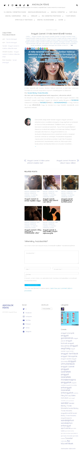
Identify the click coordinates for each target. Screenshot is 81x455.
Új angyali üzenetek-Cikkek (67, 36)
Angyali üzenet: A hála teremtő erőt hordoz (51, 34)
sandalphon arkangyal (48, 45)
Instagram (28, 316)
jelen (40, 43)
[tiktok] (24, 5)
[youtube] (16, 5)
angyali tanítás (69, 351)
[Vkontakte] (40, 48)
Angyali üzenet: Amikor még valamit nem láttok (50, 200)
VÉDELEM (34, 16)
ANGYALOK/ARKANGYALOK (37, 12)
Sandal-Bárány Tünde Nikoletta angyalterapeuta (69, 416)
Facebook (28, 312)
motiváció (64, 398)
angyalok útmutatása (71, 385)
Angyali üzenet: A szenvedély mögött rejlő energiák (50, 231)
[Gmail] (36, 48)
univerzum (65, 45)
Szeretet (69, 438)
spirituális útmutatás (66, 435)
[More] (47, 48)
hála (37, 43)
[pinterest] (20, 5)
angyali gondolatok (41, 38)
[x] (4, 5)
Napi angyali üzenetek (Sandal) (50, 36)
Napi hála (73, 12)
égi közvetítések (31, 43)
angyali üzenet (73, 40)
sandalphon (38, 45)
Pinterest (28, 324)
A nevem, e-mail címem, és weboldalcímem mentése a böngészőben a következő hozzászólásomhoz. (51, 279)
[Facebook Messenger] (32, 48)
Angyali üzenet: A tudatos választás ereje (11, 54)
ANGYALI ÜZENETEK (58, 12)
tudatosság (64, 441)
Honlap (28, 274)
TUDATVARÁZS (71, 16)
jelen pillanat (45, 43)
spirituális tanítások (66, 433)
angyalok (55, 41)
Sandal (28, 36)
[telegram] (28, 5)
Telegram (28, 331)
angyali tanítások (51, 40)
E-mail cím (58, 269)
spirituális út (74, 433)
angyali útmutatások (62, 40)
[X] (30, 48)
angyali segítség (62, 38)
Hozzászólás (30, 253)
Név (28, 269)
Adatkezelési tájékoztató (68, 448)
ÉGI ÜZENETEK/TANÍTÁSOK (51, 16)
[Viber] (43, 48)
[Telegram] (34, 48)
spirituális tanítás (69, 431)
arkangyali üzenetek (64, 41)
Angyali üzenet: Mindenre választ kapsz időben (66, 162)
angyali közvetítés (52, 38)
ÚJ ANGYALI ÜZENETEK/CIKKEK (15, 12)
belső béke (76, 393)
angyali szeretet (30, 40)
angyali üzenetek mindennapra (44, 41)
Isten (73, 395)
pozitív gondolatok (71, 43)
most (51, 43)
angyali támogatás (41, 40)
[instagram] (12, 5)
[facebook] (8, 5)
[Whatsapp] (45, 48)
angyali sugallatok (72, 38)
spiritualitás (58, 45)
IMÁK (24, 16)
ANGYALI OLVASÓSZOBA (45, 19)
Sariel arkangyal (11, 39)
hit (66, 395)
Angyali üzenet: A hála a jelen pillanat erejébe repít (38, 162)
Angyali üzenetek (36, 36)
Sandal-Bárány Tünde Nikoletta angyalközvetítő (69, 411)
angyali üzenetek (30, 41)
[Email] (38, 48)
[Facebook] (25, 48)
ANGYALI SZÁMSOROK (13, 16)
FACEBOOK (75, 100)
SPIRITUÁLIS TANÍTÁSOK (24, 19)
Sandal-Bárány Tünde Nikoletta (38, 93)
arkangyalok (74, 41)
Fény (63, 395)
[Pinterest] (28, 48)
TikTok (27, 327)
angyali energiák (30, 38)
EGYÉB (61, 19)
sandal (32, 45)
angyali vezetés (66, 358)
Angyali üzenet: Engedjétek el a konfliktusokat (67, 200)
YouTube (28, 320)
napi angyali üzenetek (59, 43)
